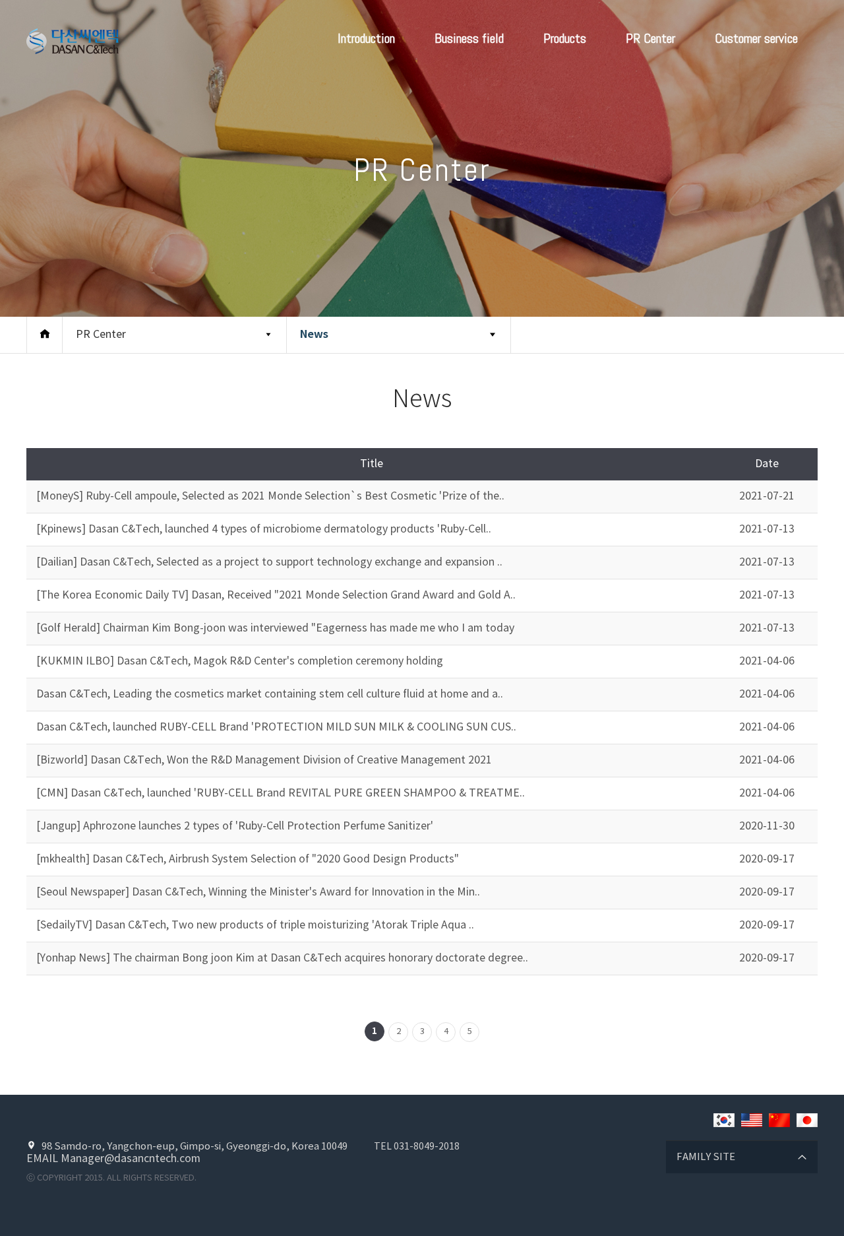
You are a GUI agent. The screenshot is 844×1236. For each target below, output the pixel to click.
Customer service (756, 38)
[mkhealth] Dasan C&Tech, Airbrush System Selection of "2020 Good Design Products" (247, 859)
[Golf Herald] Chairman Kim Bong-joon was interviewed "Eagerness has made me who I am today (275, 628)
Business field (469, 38)
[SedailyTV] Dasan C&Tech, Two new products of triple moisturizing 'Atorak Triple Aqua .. (255, 925)
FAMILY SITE (706, 1157)
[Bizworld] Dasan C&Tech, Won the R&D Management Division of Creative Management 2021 (264, 760)
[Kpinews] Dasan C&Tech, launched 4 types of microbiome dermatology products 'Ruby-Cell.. (263, 529)
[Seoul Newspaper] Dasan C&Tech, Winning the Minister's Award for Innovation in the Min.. (258, 892)
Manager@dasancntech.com (130, 1159)
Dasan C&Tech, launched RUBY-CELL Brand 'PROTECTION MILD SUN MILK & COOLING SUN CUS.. (276, 727)
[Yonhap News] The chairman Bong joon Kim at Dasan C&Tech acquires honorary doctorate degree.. (282, 958)
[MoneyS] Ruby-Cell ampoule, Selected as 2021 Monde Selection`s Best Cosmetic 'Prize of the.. (270, 496)
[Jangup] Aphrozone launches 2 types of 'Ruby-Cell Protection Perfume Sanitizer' (234, 826)
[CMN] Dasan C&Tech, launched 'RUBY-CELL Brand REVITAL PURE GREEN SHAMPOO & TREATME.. (280, 793)
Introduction (366, 38)
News (314, 334)
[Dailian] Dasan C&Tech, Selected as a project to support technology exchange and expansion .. (269, 562)
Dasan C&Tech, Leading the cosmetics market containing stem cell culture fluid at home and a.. (269, 694)
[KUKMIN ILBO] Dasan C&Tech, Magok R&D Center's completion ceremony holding (239, 661)
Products (564, 38)
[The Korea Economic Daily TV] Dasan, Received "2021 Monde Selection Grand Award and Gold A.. (276, 595)
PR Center (650, 38)
